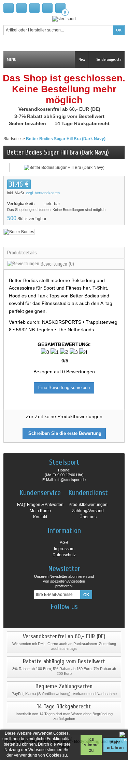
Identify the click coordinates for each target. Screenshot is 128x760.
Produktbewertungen (88, 504)
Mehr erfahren (115, 745)
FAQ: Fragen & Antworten (40, 504)
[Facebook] (46, 617)
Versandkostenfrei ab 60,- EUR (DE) (60, 109)
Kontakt (40, 517)
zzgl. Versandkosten (43, 193)
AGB (64, 542)
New (82, 59)
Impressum (64, 548)
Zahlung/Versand (88, 510)
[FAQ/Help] (34, 8)
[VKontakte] (82, 617)
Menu (11, 59)
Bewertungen (56, 264)
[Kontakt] (21, 8)
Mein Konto (40, 510)
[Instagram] (58, 617)
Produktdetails (22, 253)
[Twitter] (70, 617)
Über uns (88, 517)
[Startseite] (8, 8)
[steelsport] (64, 19)
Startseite (12, 138)
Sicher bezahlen (28, 123)
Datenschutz (64, 554)
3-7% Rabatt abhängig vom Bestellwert (60, 116)
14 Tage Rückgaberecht (83, 123)
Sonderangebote (108, 59)
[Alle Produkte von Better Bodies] (18, 231)
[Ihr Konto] (47, 8)
